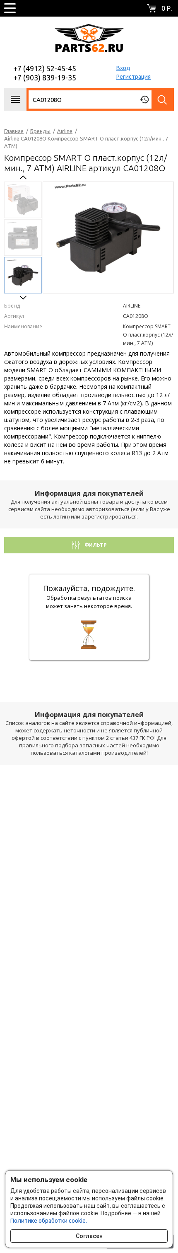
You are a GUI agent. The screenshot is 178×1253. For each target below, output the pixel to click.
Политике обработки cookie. (48, 1220)
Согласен (89, 1236)
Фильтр (95, 545)
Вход (123, 68)
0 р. (166, 8)
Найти (163, 99)
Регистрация (133, 76)
